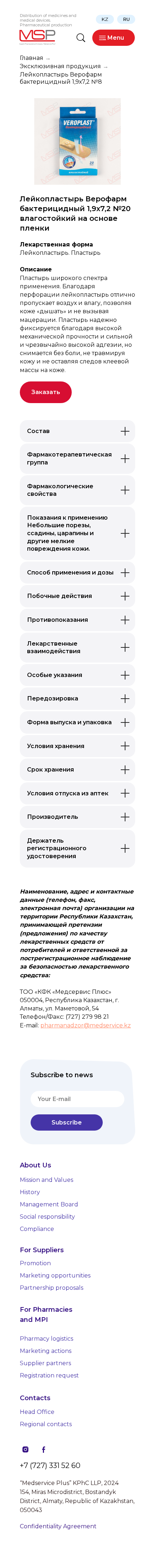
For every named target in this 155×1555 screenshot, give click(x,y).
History (30, 1192)
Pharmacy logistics (46, 1338)
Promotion (35, 1263)
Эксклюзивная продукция (60, 66)
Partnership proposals (51, 1287)
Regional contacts (46, 1424)
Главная (31, 57)
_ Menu (113, 37)
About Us (35, 1165)
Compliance (37, 1229)
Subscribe (67, 1122)
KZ (105, 19)
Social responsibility (47, 1216)
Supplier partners (45, 1363)
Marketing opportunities (55, 1275)
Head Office (37, 1411)
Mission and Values (46, 1179)
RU (126, 19)
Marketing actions (45, 1350)
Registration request (49, 1375)
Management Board (49, 1204)
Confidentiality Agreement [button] (58, 1526)
